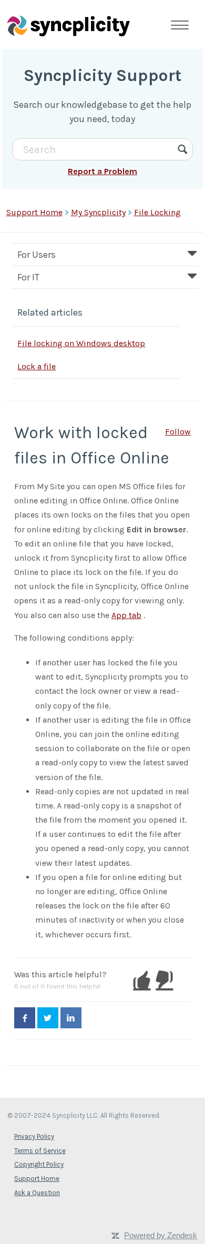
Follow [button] (178, 432)
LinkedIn (70, 1017)
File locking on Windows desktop (81, 343)
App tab (126, 615)
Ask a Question (37, 1193)
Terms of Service (40, 1151)
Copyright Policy (39, 1164)
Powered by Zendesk (160, 1235)
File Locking (157, 212)
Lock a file (36, 366)
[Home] (68, 25)
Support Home (34, 212)
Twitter (47, 1017)
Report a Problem (102, 171)
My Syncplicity (98, 212)
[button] (141, 979)
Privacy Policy (34, 1136)
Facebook (24, 1017)
